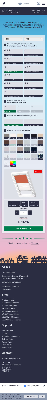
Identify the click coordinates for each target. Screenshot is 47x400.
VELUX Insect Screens (10, 317)
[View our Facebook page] (3, 376)
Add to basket (21, 229)
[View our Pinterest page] (11, 376)
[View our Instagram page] (7, 376)
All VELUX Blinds (8, 300)
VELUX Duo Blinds (8, 308)
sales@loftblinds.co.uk (12, 358)
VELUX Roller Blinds (9, 306)
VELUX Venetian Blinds (10, 314)
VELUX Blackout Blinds (10, 303)
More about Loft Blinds (10, 286)
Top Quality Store (33, 386)
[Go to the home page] (3, 3)
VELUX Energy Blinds (10, 311)
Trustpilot (35, 243)
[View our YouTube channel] (15, 376)
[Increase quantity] (30, 212)
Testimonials (6, 289)
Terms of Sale (7, 345)
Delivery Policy (7, 339)
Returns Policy (7, 342)
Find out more (31, 396)
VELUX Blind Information (11, 336)
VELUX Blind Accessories (11, 320)
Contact (5, 333)
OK (42, 396)
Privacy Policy (7, 347)
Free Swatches (7, 331)
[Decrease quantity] (17, 212)
